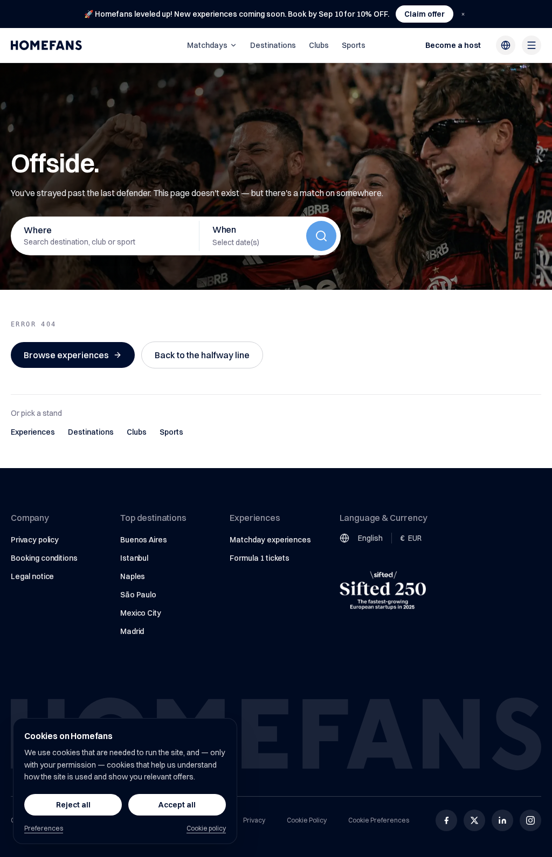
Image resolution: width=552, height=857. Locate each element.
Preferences (43, 828)
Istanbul (134, 558)
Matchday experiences (270, 540)
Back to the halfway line (202, 355)
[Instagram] (530, 820)
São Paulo (138, 595)
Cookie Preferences (378, 820)
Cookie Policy (307, 820)
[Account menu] (531, 45)
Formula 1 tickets (259, 558)
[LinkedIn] (502, 820)
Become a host (453, 45)
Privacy (254, 820)
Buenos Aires (143, 540)
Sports (353, 45)
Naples (132, 576)
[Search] (321, 236)
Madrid (132, 631)
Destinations (273, 45)
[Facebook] (446, 820)
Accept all (177, 805)
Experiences (33, 432)
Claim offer (424, 14)
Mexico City (140, 613)
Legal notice (32, 576)
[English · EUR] (505, 45)
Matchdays (207, 45)
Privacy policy (35, 540)
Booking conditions (44, 558)
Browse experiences (66, 355)
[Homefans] (46, 45)
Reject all (73, 805)
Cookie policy (206, 828)
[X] (474, 820)
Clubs (319, 45)
